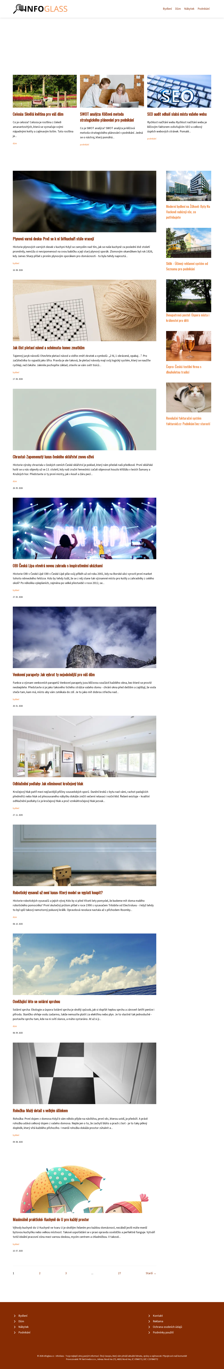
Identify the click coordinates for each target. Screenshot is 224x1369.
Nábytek (189, 9)
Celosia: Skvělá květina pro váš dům (38, 114)
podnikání (84, 144)
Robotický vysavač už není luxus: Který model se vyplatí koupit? (58, 892)
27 (119, 1273)
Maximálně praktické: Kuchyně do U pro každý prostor (51, 1219)
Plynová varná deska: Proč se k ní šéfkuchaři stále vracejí (53, 238)
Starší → (151, 1273)
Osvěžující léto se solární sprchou (36, 1001)
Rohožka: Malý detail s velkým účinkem (40, 1110)
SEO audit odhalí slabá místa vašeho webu (177, 114)
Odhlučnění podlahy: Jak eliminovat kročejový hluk (48, 783)
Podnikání (204, 9)
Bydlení (167, 9)
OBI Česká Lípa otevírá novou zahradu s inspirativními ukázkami (58, 565)
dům (15, 143)
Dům (178, 9)
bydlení (16, 263)
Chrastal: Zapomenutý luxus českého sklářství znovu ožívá (53, 456)
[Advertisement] (112, 42)
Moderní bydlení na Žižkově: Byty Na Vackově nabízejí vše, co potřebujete (188, 212)
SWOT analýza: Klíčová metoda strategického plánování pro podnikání (107, 117)
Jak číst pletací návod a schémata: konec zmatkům (49, 347)
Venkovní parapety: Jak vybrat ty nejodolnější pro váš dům (54, 674)
